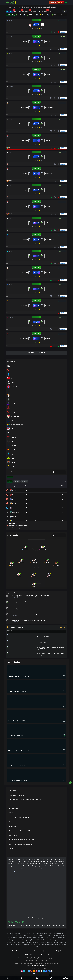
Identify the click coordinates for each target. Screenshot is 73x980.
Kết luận (11, 848)
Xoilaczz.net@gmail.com (38, 965)
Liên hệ (11, 853)
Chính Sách (33, 951)
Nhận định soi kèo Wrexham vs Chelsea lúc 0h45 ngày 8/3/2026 (50, 641)
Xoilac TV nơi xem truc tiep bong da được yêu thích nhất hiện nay (25, 799)
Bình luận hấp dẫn (13, 826)
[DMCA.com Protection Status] (36, 974)
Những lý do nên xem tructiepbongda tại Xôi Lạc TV (22, 839)
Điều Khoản (24, 951)
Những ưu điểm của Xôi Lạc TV (16, 804)
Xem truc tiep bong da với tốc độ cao (18, 822)
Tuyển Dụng (59, 951)
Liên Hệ (42, 951)
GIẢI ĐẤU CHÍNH (11, 361)
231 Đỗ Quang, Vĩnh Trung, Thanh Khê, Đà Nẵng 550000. (39, 958)
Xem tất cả (62, 627)
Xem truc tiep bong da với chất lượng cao (19, 817)
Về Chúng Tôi (14, 951)
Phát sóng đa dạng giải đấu (15, 813)
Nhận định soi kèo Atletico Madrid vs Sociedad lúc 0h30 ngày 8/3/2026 (51, 635)
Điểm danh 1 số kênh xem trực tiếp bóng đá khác (21, 844)
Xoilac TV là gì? (13, 790)
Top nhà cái (53, 2)
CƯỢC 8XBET (61, 2)
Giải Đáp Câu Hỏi (44, 954)
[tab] (10, 11)
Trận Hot (21, 15)
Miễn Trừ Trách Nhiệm (30, 954)
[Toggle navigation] (66, 2)
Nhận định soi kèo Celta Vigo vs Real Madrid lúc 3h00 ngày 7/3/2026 (50, 654)
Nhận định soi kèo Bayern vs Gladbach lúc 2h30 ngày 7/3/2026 (50, 648)
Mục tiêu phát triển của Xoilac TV (17, 795)
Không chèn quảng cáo (15, 835)
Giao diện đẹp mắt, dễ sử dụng (16, 808)
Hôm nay (45, 15)
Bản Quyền (50, 951)
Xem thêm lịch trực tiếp (35, 352)
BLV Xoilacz (33, 15)
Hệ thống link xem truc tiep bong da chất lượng (20, 830)
